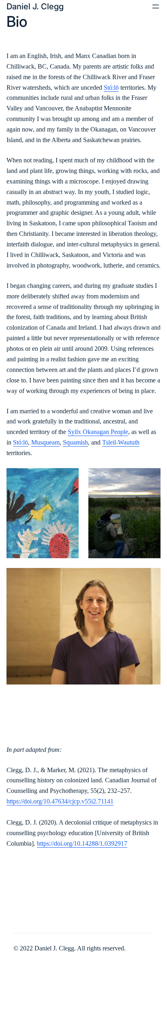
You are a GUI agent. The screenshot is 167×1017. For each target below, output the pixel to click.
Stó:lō (111, 87)
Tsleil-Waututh (120, 442)
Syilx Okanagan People (98, 431)
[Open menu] (156, 6)
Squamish (75, 442)
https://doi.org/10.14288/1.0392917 (82, 843)
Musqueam (45, 442)
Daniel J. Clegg (35, 6)
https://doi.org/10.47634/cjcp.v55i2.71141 (59, 801)
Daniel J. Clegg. (55, 948)
